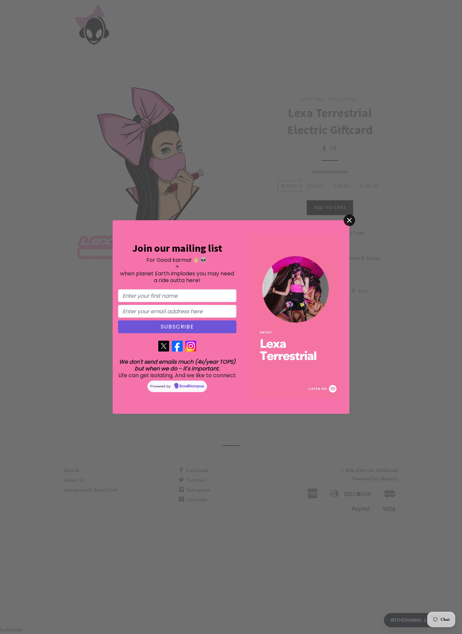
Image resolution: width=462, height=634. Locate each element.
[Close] (349, 220)
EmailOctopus (192, 386)
